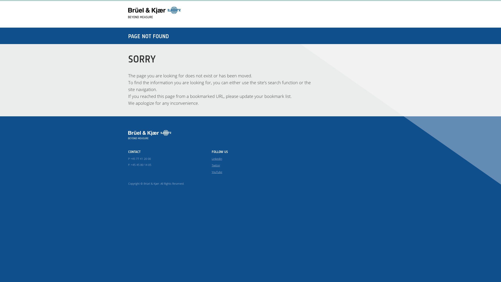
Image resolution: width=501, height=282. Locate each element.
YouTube (217, 172)
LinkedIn (217, 159)
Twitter (216, 165)
